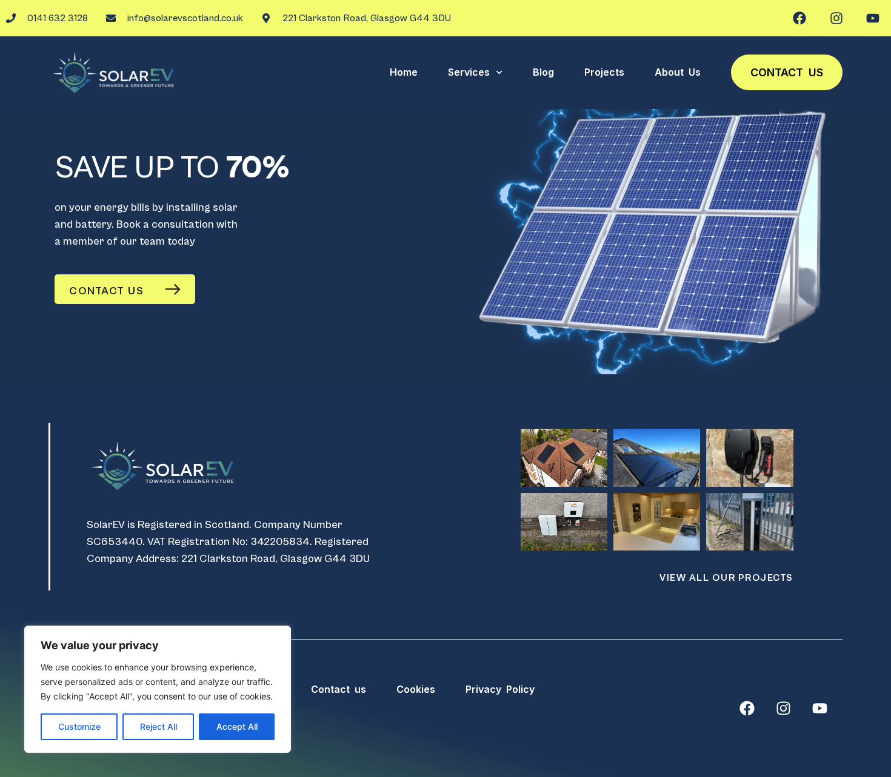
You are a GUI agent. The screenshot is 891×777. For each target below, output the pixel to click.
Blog (543, 72)
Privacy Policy (500, 689)
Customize (79, 726)
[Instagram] (836, 18)
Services (469, 72)
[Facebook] (799, 18)
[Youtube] (873, 18)
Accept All (237, 726)
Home (404, 72)
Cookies (415, 689)
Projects (604, 72)
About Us (678, 72)
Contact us (786, 72)
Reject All (158, 726)
